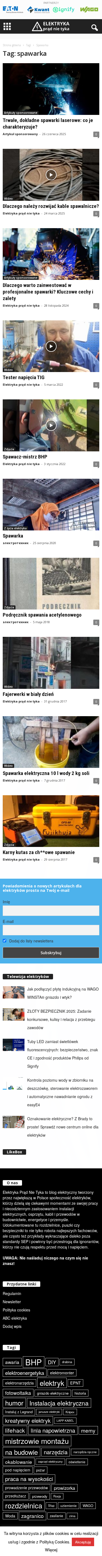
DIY (52, 1362)
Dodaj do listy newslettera (30, 941)
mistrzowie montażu (37, 1441)
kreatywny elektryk (28, 1420)
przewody (39, 1496)
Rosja (57, 1496)
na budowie (21, 1452)
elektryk (52, 1383)
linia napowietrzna (53, 1430)
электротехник (16, 543)
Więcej (51, 1550)
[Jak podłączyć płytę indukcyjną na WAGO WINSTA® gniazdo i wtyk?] (13, 992)
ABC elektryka (15, 1318)
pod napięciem (17, 1470)
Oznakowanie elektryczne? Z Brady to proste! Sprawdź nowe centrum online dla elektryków (62, 1127)
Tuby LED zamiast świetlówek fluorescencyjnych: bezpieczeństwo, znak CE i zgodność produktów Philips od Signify (62, 1054)
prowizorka (64, 1488)
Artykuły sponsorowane (20, 113)
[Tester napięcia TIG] (51, 346)
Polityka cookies (16, 1310)
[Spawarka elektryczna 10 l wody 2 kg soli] (51, 742)
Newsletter (12, 1301)
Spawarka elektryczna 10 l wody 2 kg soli (46, 773)
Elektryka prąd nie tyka (21, 213)
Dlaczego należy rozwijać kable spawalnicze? (51, 206)
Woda (10, 1516)
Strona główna (12, 45)
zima (72, 1516)
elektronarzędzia (19, 1383)
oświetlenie (77, 1461)
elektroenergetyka (24, 1372)
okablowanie (18, 1461)
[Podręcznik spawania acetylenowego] (51, 583)
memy (88, 1430)
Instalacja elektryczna (59, 1402)
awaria (12, 1361)
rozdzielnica (23, 1505)
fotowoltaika (18, 1392)
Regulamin (12, 1293)
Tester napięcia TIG (23, 377)
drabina (67, 1362)
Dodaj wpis (12, 1326)
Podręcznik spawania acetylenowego (42, 615)
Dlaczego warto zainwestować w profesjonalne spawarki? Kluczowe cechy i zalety (48, 291)
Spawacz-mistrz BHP (25, 457)
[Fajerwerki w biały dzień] (51, 663)
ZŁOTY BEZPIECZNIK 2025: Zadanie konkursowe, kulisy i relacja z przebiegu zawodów (61, 1019)
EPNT (75, 1383)
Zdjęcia (9, 449)
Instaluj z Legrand (19, 1411)
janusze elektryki (49, 1412)
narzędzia (55, 1452)
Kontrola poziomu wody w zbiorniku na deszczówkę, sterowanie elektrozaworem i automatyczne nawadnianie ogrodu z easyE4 (62, 1092)
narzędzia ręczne (85, 1452)
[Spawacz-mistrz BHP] (51, 425)
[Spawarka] (51, 504)
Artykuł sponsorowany (20, 134)
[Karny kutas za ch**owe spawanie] (51, 821)
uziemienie (68, 1505)
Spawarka (13, 536)
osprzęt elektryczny (50, 1461)
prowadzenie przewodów (26, 1487)
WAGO (88, 1505)
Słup (51, 1505)
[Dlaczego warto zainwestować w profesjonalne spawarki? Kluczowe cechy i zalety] (51, 254)
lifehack (15, 1430)
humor (14, 1402)
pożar (40, 1470)
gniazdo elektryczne (53, 1393)
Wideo (8, 199)
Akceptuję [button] (83, 1542)
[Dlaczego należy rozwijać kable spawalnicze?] (51, 175)
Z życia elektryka (15, 528)
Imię (6, 901)
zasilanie (56, 1515)
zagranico (32, 1515)
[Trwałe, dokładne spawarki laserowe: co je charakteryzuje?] (51, 89)
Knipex (70, 1412)
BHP (33, 1362)
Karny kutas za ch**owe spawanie (39, 852)
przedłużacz (15, 1496)
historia (80, 1393)
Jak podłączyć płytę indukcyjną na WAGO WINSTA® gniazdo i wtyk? (63, 993)
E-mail (8, 921)
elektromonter (62, 1372)
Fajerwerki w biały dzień (28, 694)
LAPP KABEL (65, 1420)
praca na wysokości (29, 1479)
